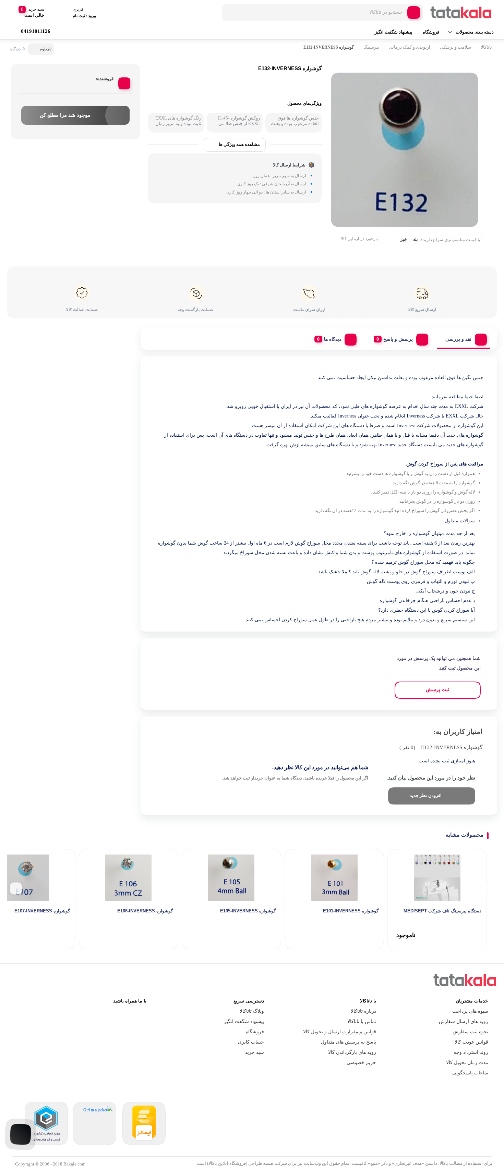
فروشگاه (431, 32)
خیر (403, 239)
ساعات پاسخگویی (470, 1072)
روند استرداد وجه (471, 1052)
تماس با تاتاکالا (361, 1021)
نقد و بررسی (458, 339)
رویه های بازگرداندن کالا (352, 1052)
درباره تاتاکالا (363, 1011)
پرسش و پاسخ (398, 339)
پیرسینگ (371, 47)
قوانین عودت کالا (471, 1042)
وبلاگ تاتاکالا (252, 1011)
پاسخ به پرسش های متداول (348, 1042)
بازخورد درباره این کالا (359, 238)
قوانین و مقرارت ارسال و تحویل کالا (339, 1031)
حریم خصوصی (361, 1062)
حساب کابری (251, 1042)
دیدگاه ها (332, 339)
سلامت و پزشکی (455, 47)
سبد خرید (254, 1052)
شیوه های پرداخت (470, 1011)
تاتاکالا (486, 47)
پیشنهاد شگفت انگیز (393, 32)
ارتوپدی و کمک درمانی (409, 47)
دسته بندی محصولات (475, 32)
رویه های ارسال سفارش (463, 1021)
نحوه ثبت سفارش (470, 1031)
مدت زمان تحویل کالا (467, 1062)
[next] (16, 889)
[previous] (488, 889)
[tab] (463, 338)
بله (415, 239)
